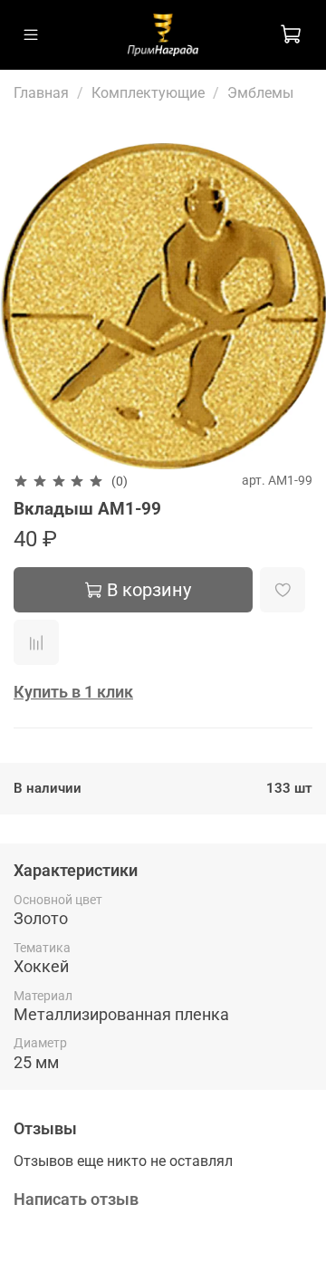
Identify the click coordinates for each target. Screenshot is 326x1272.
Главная (41, 92)
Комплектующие (148, 92)
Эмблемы (260, 92)
